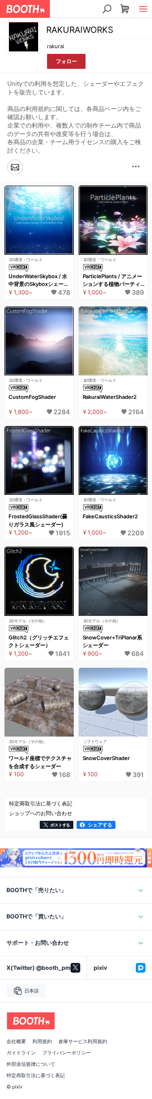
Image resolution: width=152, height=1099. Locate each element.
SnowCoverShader (106, 758)
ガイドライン (21, 1052)
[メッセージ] (15, 167)
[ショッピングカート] (125, 9)
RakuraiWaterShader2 (110, 397)
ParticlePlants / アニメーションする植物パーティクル (114, 280)
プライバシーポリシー (66, 1052)
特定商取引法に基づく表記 (35, 1075)
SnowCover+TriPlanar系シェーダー (113, 641)
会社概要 (16, 1041)
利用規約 (42, 1041)
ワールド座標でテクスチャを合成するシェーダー (40, 762)
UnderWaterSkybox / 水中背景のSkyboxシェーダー (39, 280)
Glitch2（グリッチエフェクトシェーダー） (39, 641)
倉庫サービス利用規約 (82, 1041)
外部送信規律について (30, 1064)
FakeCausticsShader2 (110, 516)
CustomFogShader (32, 397)
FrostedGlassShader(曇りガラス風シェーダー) (38, 520)
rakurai (55, 46)
